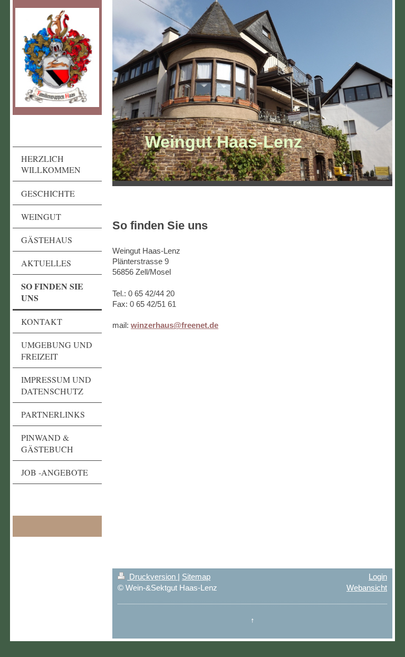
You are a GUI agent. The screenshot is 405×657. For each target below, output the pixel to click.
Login (378, 576)
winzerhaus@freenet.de (174, 325)
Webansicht (366, 587)
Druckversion (152, 576)
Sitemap (196, 576)
